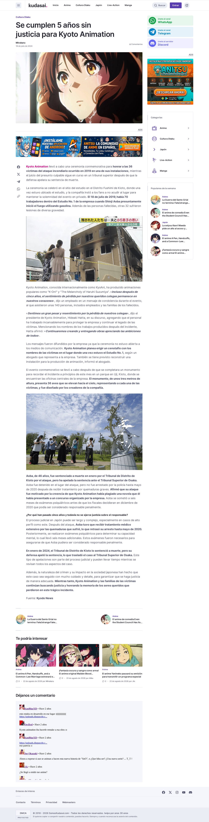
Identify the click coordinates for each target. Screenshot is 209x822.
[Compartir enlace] (18, 196)
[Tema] (187, 5)
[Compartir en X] (18, 174)
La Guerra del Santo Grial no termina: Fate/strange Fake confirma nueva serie (42, 622)
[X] (170, 792)
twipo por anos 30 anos (116, 813)
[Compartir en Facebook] (18, 167)
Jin (133, 681)
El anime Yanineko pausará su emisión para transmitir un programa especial (122, 675)
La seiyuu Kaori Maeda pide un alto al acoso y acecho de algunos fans (174, 228)
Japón (98, 5)
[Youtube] (184, 792)
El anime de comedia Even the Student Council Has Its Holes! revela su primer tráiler (126, 624)
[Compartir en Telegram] (18, 181)
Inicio (56, 5)
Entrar (175, 5)
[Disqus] (79, 741)
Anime (67, 5)
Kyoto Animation (37, 166)
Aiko (91, 678)
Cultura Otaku (83, 5)
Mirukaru (20, 42)
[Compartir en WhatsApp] (18, 189)
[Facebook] (163, 792)
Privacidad (51, 802)
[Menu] (18, 5)
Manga (128, 5)
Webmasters (68, 802)
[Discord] (190, 792)
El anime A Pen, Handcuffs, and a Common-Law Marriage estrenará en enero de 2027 (35, 676)
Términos (36, 802)
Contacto (21, 802)
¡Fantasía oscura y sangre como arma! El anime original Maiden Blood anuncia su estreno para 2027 (79, 673)
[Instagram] (177, 792)
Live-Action (113, 5)
